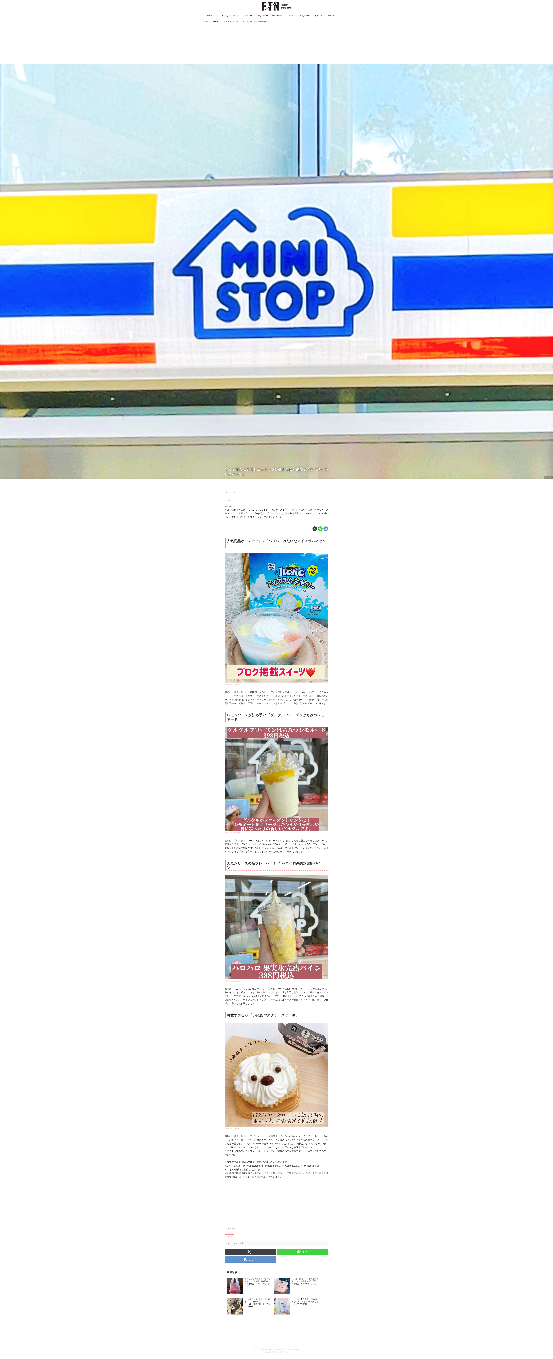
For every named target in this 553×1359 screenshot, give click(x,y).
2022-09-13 (231, 493)
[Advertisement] (276, 44)
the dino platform (280, 1352)
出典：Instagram (232, 684)
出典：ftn (548, 478)
